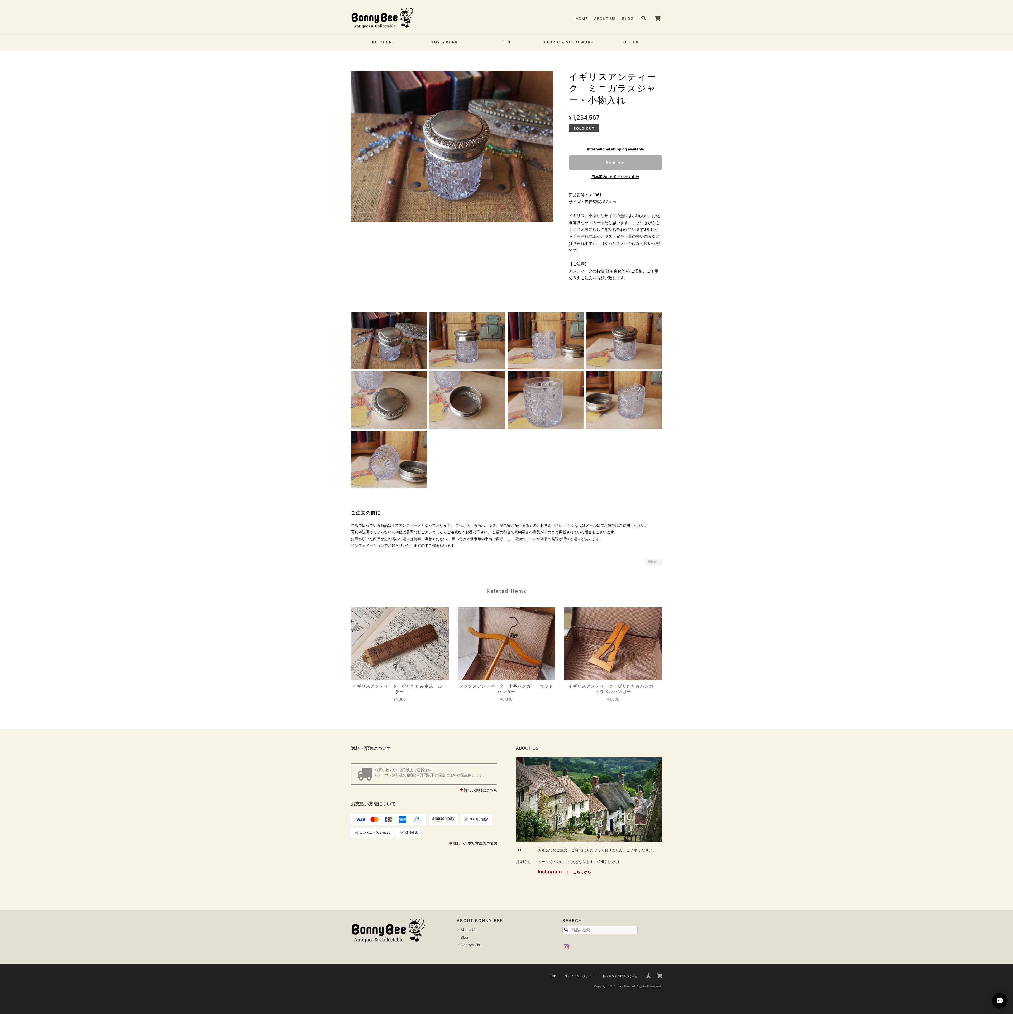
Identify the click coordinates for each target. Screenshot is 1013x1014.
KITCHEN (382, 42)
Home (582, 18)
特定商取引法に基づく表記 (620, 976)
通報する (654, 562)
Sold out (615, 162)
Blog (628, 18)
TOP (553, 976)
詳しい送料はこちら (480, 790)
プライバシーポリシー (579, 976)
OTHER (631, 42)
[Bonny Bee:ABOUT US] (589, 799)
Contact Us (470, 945)
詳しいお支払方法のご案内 (475, 843)
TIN (506, 42)
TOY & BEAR (444, 42)
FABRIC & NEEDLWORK (569, 42)
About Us (605, 18)
